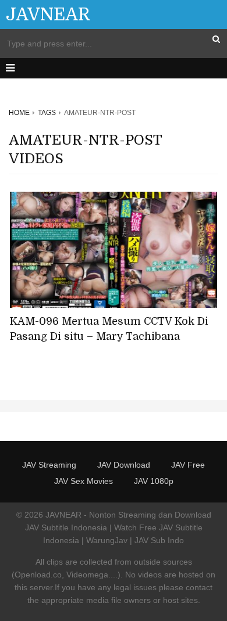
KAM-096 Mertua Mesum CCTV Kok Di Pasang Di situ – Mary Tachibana (109, 328)
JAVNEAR (48, 14)
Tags (47, 113)
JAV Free (188, 464)
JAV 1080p (153, 481)
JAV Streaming (49, 464)
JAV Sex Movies (83, 481)
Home (19, 113)
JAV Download (123, 464)
